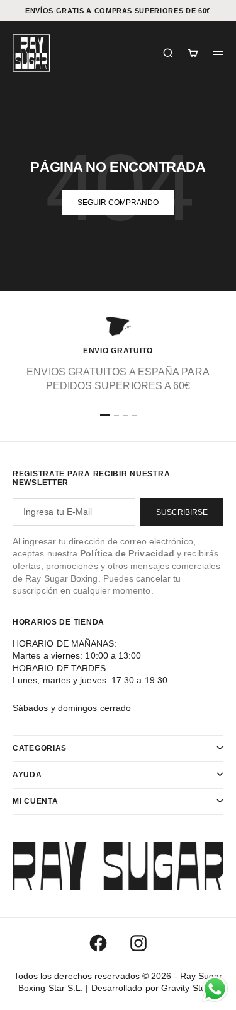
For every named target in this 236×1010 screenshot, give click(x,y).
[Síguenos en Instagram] (138, 943)
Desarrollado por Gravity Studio (154, 988)
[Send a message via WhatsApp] (215, 989)
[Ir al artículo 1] (105, 415)
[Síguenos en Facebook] (98, 943)
